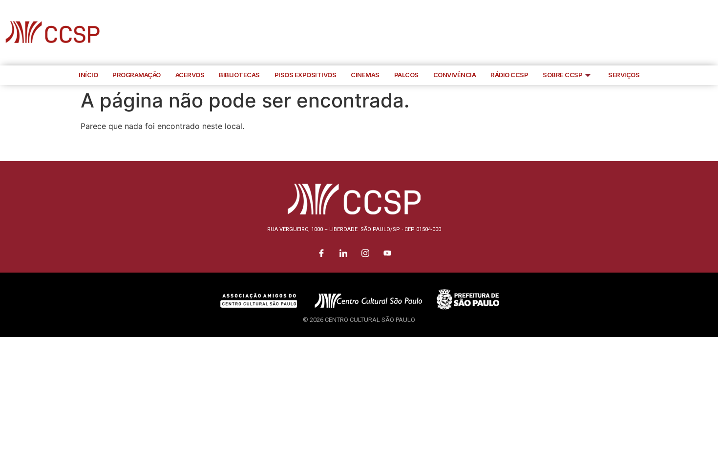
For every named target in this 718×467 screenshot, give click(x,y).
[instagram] (686, 32)
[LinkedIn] (664, 32)
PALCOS (406, 75)
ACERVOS (190, 75)
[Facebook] (642, 32)
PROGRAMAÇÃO (136, 75)
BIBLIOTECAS (239, 75)
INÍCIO (88, 75)
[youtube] (708, 32)
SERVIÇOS (623, 75)
